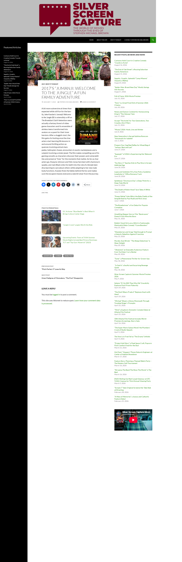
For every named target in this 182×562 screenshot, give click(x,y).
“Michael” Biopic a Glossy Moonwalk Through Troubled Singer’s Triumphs (131, 302)
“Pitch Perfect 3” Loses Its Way (53, 267)
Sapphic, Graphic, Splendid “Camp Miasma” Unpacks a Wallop (12, 76)
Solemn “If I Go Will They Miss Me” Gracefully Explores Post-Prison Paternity (131, 284)
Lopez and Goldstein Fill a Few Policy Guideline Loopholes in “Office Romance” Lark (132, 173)
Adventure (48, 256)
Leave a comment (89, 102)
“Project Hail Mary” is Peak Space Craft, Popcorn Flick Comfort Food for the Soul (133, 344)
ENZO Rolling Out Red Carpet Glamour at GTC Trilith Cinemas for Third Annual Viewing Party (132, 380)
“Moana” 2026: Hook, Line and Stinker (128, 129)
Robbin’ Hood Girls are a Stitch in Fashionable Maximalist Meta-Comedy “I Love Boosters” (131, 224)
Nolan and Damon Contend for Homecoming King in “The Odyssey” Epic (131, 113)
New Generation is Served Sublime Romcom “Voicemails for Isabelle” (131, 137)
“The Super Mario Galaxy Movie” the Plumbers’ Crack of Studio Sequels (132, 329)
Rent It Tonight (115, 40)
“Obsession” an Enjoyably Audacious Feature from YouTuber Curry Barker (131, 251)
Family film (69, 256)
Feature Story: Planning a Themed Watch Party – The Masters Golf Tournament (133, 362)
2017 (43, 84)
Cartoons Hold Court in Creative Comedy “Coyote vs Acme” (12, 58)
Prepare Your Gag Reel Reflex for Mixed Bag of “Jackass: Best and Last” (132, 146)
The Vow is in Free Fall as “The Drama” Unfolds (132, 336)
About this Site (102, 40)
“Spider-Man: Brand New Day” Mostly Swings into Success (12, 86)
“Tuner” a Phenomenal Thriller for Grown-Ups (132, 259)
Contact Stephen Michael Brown (136, 40)
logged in (56, 294)
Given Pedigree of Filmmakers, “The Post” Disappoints (62, 276)
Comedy (58, 256)
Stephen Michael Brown (68, 102)
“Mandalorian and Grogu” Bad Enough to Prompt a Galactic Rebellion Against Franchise (133, 233)
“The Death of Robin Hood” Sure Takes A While (132, 190)
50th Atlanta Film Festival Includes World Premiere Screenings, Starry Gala (130, 320)
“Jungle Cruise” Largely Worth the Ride (77, 225)
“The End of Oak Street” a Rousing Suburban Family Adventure (12, 67)
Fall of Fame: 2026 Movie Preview (127, 96)
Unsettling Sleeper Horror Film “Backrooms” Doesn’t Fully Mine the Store (131, 215)
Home (91, 40)
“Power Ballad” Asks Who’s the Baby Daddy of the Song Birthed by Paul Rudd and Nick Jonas (133, 197)
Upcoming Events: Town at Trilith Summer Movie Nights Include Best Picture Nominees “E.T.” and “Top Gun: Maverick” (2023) (80, 239)
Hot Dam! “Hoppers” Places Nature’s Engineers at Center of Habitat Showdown (133, 353)
